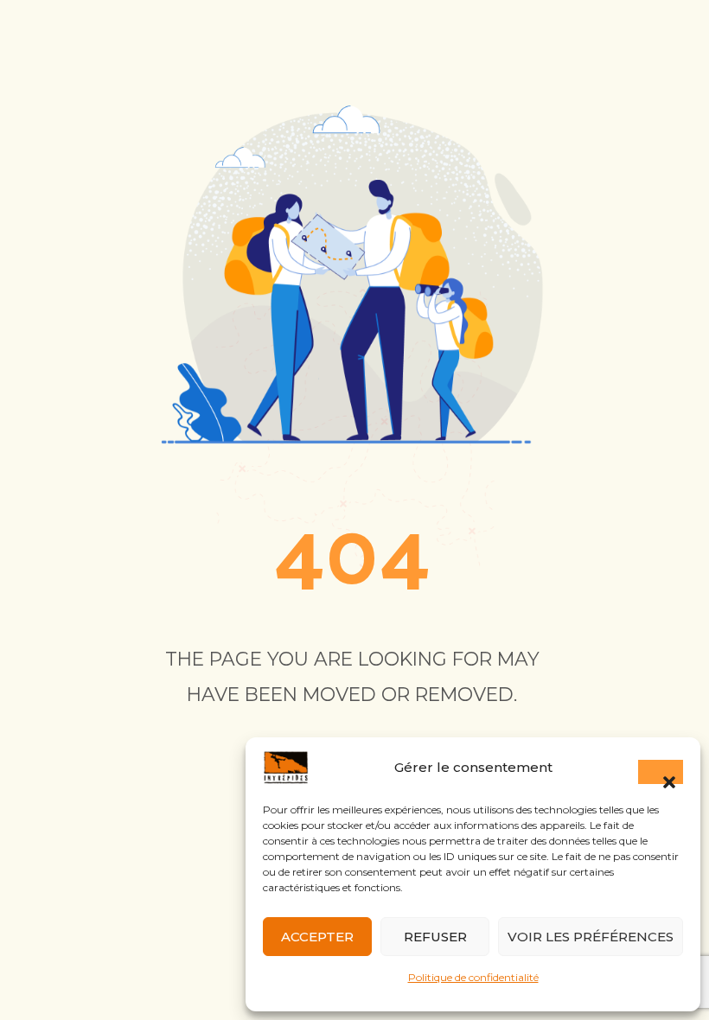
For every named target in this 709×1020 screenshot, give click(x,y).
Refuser (435, 936)
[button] (660, 772)
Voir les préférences (591, 936)
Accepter (317, 936)
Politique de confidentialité (473, 977)
